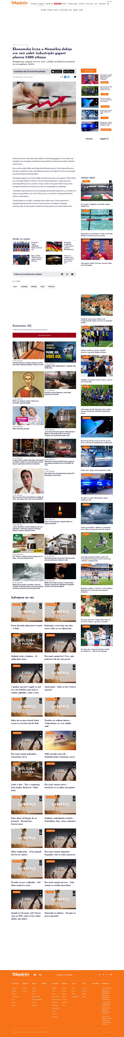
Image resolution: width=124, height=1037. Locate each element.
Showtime (34, 1005)
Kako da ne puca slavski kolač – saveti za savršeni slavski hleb (26, 722)
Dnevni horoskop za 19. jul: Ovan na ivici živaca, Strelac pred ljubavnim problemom (96, 441)
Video (44, 983)
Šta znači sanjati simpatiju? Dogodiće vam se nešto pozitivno (60, 853)
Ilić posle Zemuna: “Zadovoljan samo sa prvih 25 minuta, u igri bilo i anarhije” (95, 620)
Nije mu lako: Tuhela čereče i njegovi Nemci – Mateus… (37, 258)
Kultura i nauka (72, 3)
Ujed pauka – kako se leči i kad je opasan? (60, 688)
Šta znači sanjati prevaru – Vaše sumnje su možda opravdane (59, 884)
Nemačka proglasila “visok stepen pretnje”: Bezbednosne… (69, 246)
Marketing (21, 1032)
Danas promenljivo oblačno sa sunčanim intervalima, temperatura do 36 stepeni (96, 528)
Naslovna (15, 45)
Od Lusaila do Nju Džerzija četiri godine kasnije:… (106, 88)
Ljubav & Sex (55, 996)
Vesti (73, 988)
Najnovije (34, 3)
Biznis (56, 10)
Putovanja (55, 1002)
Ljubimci (54, 1011)
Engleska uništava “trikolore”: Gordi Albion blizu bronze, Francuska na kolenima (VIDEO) (96, 590)
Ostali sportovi (36, 996)
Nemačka (34, 286)
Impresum (14, 1032)
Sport (64, 3)
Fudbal (104, 94)
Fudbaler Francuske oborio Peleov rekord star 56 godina (96, 381)
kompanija (24, 286)
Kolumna (105, 983)
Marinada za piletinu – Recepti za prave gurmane (60, 914)
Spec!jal (34, 1002)
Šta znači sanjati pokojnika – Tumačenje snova (24, 755)
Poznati (16, 666)
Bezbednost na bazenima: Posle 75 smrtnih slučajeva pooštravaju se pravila (96, 234)
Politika (43, 10)
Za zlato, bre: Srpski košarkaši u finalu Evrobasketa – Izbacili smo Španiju (95, 650)
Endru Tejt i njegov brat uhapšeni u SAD (106, 112)
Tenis (33, 994)
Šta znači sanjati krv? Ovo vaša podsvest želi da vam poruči (59, 657)
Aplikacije (84, 991)
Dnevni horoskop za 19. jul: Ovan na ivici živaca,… (106, 100)
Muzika (64, 996)
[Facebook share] (65, 77)
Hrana (17, 604)
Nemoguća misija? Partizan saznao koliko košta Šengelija (106, 77)
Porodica (54, 1014)
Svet (70, 10)
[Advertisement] (62, 27)
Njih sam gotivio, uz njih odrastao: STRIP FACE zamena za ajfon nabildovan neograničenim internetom (106, 1007)
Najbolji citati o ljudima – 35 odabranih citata (24, 657)
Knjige (63, 994)
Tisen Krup (51, 286)
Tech (83, 983)
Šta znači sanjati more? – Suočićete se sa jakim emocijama (60, 786)
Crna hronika (63, 10)
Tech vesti (84, 988)
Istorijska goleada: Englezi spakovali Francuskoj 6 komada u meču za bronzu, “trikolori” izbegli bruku (96, 559)
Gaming (84, 994)
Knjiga (17, 635)
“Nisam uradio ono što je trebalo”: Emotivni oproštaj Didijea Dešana (93, 351)
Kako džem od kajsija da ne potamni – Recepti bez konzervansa (24, 821)
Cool (96, 3)
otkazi (42, 286)
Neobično (50, 733)
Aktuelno (64, 1002)
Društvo (50, 10)
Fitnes (53, 994)
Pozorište (64, 999)
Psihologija (55, 1005)
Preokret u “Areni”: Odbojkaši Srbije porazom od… (36, 246)
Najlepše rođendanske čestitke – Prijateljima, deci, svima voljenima (60, 819)
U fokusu (41, 3)
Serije (63, 1005)
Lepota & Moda (56, 999)
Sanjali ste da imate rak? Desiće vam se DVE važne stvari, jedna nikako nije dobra (26, 916)
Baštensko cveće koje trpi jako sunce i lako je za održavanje (59, 627)
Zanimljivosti (75, 996)
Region (75, 10)
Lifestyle (81, 3)
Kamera (64, 988)
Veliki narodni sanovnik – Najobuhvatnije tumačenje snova (60, 755)
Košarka (104, 82)
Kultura (65, 983)
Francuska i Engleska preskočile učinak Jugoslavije (95, 205)
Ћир (110, 1)
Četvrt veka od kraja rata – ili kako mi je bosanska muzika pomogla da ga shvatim (107, 1020)
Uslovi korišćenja (34, 1032)
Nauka (83, 996)
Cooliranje (25, 991)
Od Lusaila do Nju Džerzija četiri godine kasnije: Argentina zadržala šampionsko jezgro (96, 411)
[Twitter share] (68, 77)
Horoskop (102, 3)
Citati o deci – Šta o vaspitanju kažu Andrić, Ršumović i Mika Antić (25, 788)
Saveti (73, 991)
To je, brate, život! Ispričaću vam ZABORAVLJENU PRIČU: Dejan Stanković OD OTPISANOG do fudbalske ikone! (106, 993)
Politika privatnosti (44, 1032)
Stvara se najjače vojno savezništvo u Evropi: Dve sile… (69, 259)
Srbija (81, 10)
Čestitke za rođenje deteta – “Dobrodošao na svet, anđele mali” (58, 723)
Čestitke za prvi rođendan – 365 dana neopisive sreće (25, 884)
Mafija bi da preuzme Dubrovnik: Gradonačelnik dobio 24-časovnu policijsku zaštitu (96, 321)
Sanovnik (54, 1017)
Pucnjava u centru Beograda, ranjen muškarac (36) (106, 124)
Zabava (25, 983)
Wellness (54, 988)
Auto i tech (89, 3)
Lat (108, 1)
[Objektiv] (19, 3)
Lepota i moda (51, 604)
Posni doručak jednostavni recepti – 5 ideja (26, 627)
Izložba (64, 991)
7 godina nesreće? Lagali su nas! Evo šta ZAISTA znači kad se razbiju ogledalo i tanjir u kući (26, 690)
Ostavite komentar (44, 335)
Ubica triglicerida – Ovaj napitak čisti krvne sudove (26, 853)
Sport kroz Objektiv (37, 999)
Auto (74, 983)
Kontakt (27, 1032)
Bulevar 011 (49, 3)
